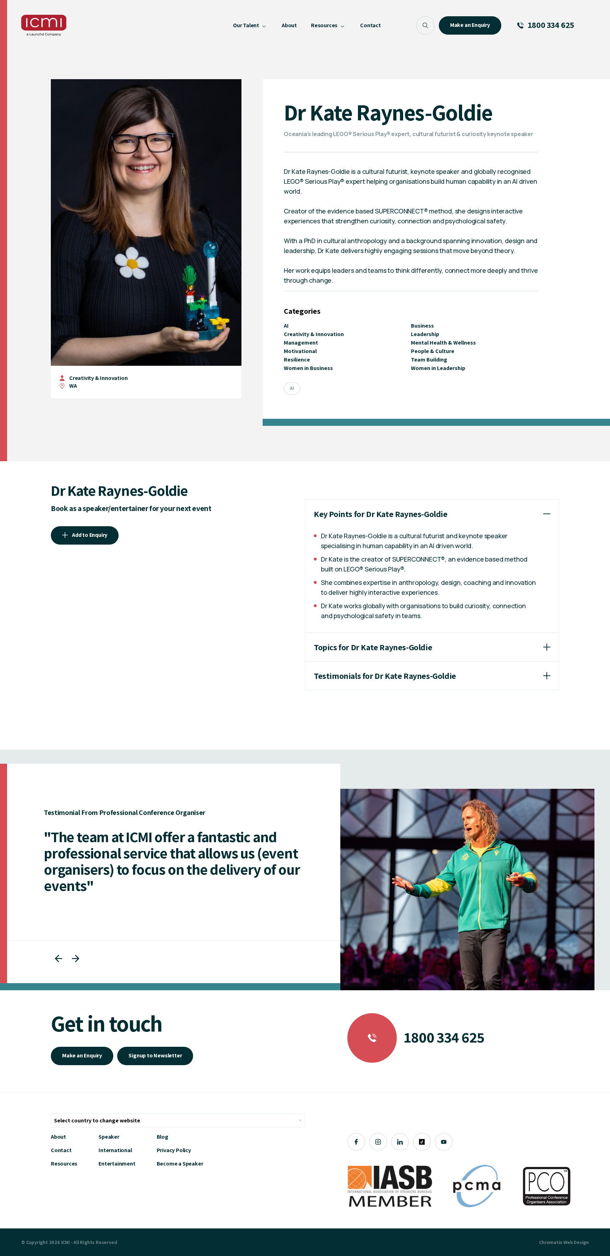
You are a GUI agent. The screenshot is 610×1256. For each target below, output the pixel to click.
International (115, 1150)
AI (286, 325)
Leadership (425, 334)
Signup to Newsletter (155, 1055)
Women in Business (308, 368)
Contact (61, 1150)
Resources (64, 1163)
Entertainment (116, 1163)
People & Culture (432, 351)
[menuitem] (250, 25)
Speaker (108, 1136)
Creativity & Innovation (98, 378)
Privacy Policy (174, 1150)
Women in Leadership (438, 368)
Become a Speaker (180, 1163)
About (58, 1136)
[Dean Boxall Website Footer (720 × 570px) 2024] (467, 889)
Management (301, 342)
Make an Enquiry (82, 1055)
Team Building (429, 359)
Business (422, 325)
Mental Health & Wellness (443, 342)
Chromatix (550, 1242)
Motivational (300, 351)
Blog (162, 1136)
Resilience (297, 359)
